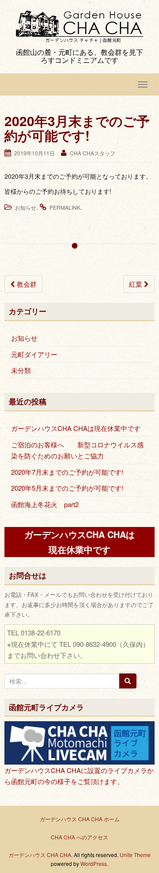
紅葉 (136, 283)
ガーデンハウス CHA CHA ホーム (80, 819)
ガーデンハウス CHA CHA (39, 854)
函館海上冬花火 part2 (45, 504)
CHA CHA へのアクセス (79, 837)
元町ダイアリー (34, 354)
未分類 (21, 370)
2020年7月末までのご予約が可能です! (67, 472)
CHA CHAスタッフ (92, 153)
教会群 (26, 283)
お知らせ (25, 207)
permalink (64, 207)
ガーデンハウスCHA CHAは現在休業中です (75, 428)
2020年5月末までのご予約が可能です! (67, 487)
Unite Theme (135, 854)
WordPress (93, 863)
